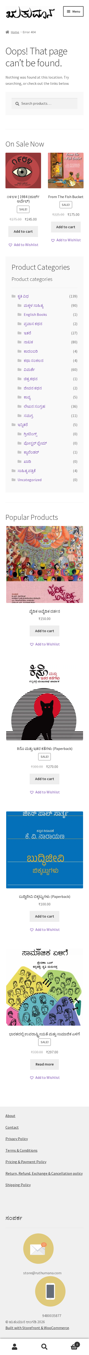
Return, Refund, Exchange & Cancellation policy (44, 1173)
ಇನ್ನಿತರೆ (23, 424)
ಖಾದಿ (27, 461)
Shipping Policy (18, 1184)
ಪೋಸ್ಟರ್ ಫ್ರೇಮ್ (35, 443)
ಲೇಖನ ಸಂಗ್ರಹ (34, 406)
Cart (68, 1342)
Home (15, 32)
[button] (23, 245)
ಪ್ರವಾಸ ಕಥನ (33, 323)
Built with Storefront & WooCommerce (37, 1327)
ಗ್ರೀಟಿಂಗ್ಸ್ (30, 433)
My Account (15, 1347)
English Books (35, 314)
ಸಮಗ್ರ (28, 415)
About (10, 1115)
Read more (45, 1064)
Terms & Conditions (21, 1150)
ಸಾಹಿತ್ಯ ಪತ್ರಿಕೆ (27, 470)
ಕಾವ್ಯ (27, 397)
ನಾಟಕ (28, 342)
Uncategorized (30, 479)
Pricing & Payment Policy (25, 1161)
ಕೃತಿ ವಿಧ (23, 296)
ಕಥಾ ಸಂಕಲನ (33, 360)
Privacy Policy (16, 1138)
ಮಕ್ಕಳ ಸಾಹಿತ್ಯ (33, 305)
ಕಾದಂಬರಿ (31, 351)
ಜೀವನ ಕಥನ (33, 388)
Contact (12, 1127)
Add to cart (23, 231)
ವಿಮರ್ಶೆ (29, 369)
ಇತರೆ (27, 333)
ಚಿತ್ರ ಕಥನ (30, 378)
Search (44, 1347)
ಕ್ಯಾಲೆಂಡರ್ (31, 452)
